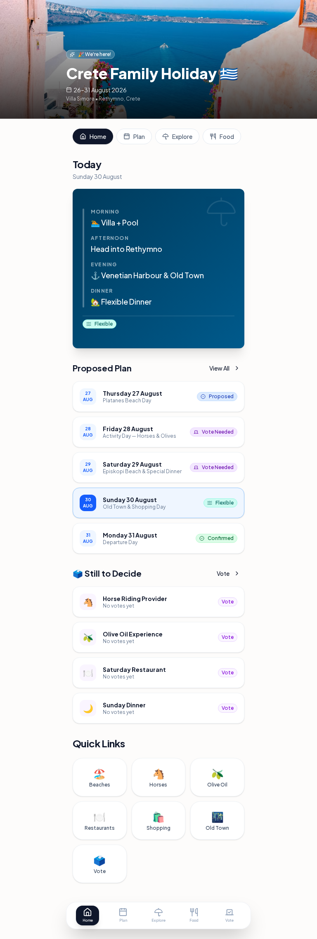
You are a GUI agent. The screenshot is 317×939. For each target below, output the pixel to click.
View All (219, 368)
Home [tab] (98, 136)
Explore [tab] (182, 136)
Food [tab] (227, 136)
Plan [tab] (139, 136)
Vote (223, 573)
